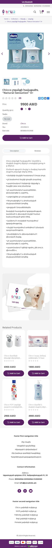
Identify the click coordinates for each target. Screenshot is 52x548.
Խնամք (22, 19)
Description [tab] (14, 151)
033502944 (28, 479)
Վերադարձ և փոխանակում (26, 449)
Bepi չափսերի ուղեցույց (26, 518)
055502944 (19, 479)
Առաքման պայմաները (26, 446)
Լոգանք (30, 19)
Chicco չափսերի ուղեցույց (26, 507)
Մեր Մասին (26, 442)
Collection (14, 19)
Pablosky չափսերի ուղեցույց (26, 515)
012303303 (37, 479)
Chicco (23, 123)
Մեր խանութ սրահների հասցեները (26, 453)
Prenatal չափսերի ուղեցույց (26, 522)
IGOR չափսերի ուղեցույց (26, 511)
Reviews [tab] (37, 151)
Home (6, 19)
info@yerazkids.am (28, 483)
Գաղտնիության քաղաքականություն (26, 457)
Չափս (6, 116)
